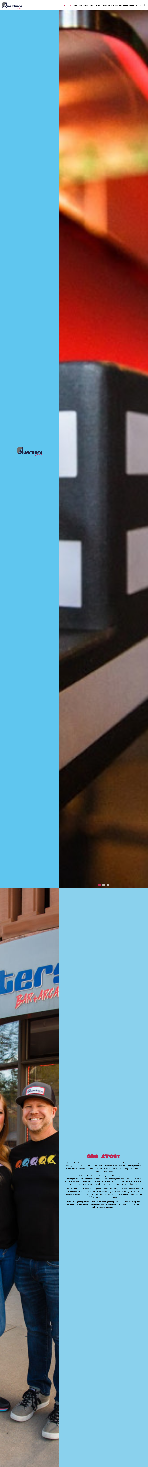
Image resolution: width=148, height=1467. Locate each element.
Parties (97, 5)
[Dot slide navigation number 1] (99, 885)
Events (91, 5)
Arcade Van (117, 5)
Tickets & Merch (106, 5)
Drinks (80, 5)
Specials (86, 5)
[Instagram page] (140, 5)
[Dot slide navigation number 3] (107, 885)
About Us (67, 5)
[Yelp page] (144, 5)
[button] (146, 886)
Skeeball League (128, 5)
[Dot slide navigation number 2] (103, 885)
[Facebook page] (136, 5)
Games (74, 5)
